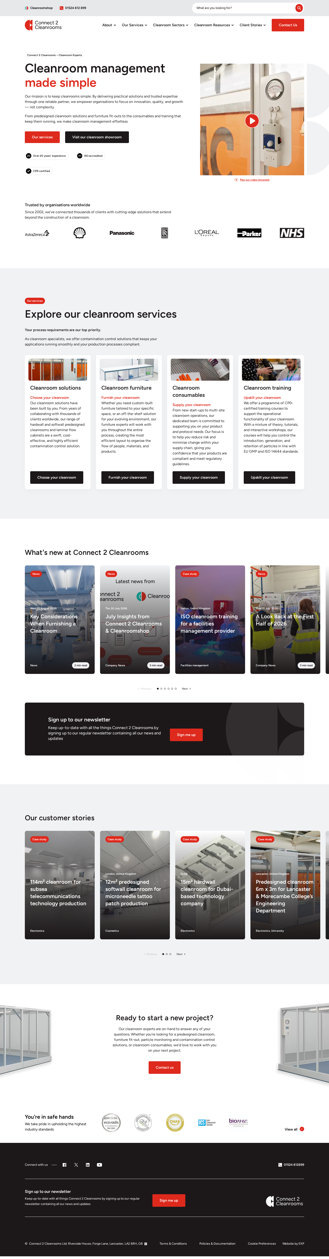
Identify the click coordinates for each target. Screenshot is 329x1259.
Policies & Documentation (217, 1244)
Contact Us (288, 25)
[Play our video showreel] (252, 113)
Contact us (164, 1067)
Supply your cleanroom (199, 477)
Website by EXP (293, 1244)
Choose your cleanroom (56, 477)
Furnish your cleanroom (128, 477)
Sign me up (186, 735)
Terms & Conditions (173, 1244)
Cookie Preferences (262, 1244)
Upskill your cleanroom (269, 477)
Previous (146, 688)
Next (185, 688)
